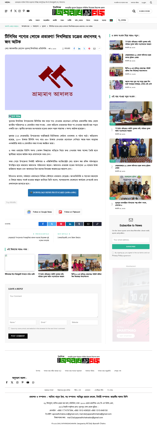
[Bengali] (111, 20)
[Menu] (6, 11)
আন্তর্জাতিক (46, 20)
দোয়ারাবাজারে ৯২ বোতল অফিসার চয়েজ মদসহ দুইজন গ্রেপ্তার (138, 56)
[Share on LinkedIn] (79, 48)
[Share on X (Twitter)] (84, 48)
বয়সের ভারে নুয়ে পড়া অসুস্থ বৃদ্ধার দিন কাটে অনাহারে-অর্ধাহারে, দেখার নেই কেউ (138, 82)
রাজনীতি (55, 20)
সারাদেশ (37, 20)
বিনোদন (88, 20)
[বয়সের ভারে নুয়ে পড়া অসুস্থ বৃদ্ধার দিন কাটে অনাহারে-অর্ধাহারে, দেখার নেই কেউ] (116, 84)
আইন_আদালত (79, 20)
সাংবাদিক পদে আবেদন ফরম (121, 2)
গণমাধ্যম (96, 20)
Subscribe (144, 11)
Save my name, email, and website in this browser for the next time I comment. (38, 332)
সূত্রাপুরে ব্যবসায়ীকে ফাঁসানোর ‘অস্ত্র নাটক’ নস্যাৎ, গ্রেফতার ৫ (131, 204)
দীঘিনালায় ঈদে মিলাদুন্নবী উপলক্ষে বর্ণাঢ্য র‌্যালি (29, 2)
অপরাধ (62, 20)
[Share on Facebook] (74, 48)
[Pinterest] (7, 141)
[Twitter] (7, 129)
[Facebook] (7, 122)
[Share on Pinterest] (89, 48)
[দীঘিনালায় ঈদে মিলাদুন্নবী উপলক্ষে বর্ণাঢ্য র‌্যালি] (20, 266)
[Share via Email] (94, 48)
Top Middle (11, 206)
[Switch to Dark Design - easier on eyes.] (150, 2)
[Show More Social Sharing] (99, 48)
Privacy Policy (117, 255)
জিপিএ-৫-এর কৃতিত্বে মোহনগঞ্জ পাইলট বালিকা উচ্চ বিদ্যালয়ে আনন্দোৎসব (86, 279)
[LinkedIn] (7, 135)
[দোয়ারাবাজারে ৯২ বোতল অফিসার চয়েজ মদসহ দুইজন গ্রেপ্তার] (116, 58)
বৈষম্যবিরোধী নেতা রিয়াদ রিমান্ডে (69, 241)
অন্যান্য (104, 20)
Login (144, 2)
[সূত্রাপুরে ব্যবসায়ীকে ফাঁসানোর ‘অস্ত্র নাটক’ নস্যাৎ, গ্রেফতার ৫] (131, 188)
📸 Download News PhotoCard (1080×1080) (57, 196)
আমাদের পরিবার (135, 2)
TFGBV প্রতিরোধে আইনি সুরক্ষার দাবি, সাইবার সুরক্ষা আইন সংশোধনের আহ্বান (51, 279)
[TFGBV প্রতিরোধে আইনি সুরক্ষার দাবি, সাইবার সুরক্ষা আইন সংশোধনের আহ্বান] (53, 266)
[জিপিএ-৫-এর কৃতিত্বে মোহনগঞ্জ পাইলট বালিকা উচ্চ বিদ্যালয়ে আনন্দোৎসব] (87, 266)
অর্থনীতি (69, 20)
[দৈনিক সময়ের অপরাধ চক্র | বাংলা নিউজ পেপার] (78, 11)
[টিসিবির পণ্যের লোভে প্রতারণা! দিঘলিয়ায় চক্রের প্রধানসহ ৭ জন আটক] (53, 109)
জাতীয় (30, 20)
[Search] (134, 11)
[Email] (7, 148)
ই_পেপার (122, 20)
